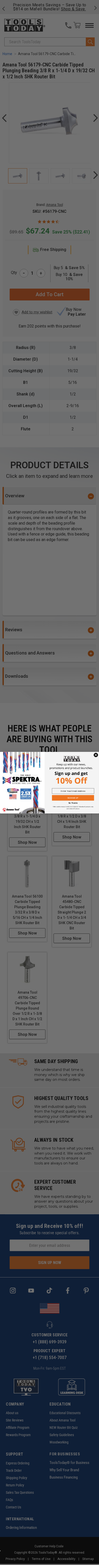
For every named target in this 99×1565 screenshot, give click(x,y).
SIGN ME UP (73, 797)
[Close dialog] (96, 755)
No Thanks (73, 803)
